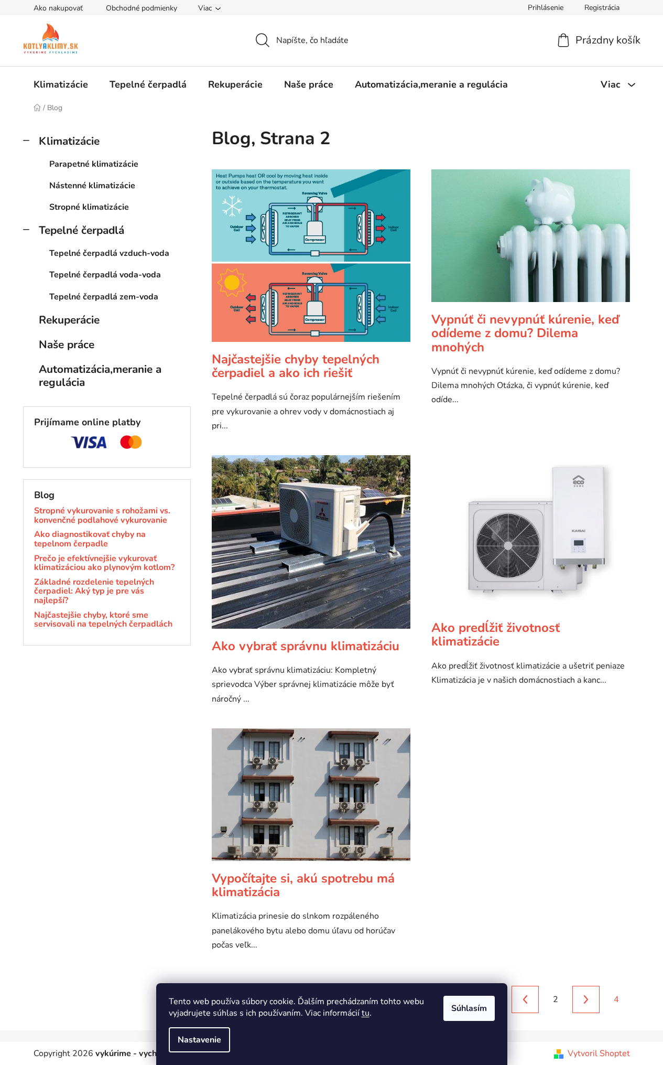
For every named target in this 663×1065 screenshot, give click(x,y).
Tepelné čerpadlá (81, 230)
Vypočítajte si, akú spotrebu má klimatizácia (303, 885)
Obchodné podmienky (141, 8)
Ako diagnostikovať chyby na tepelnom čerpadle (90, 539)
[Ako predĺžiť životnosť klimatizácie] (530, 538)
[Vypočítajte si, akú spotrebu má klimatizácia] (311, 800)
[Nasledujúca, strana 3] (586, 999)
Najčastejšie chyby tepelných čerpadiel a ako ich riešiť (295, 366)
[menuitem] (61, 84)
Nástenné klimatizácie (92, 185)
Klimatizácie (69, 141)
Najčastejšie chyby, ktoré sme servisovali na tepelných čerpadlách (103, 620)
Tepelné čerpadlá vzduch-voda (109, 253)
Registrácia (601, 8)
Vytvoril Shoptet (599, 1053)
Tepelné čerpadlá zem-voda (103, 297)
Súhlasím (469, 1008)
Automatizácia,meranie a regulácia (100, 376)
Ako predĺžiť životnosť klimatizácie (495, 634)
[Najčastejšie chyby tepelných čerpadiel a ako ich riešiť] (311, 260)
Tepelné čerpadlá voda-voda (105, 275)
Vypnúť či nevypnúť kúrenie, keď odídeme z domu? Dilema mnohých (525, 333)
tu (365, 1013)
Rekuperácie (69, 320)
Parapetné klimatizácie (93, 164)
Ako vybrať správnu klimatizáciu (305, 646)
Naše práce (66, 344)
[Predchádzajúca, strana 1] (525, 999)
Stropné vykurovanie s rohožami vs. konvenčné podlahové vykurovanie (102, 516)
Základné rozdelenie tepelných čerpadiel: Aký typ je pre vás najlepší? (94, 592)
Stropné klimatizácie (89, 207)
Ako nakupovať (58, 8)
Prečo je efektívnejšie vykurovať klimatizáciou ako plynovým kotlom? (104, 563)
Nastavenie (199, 1040)
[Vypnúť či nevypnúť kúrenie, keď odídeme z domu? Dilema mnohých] (530, 241)
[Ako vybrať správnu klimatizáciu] (311, 547)
